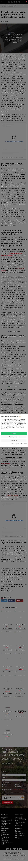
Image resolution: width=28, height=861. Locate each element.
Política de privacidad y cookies (19, 443)
